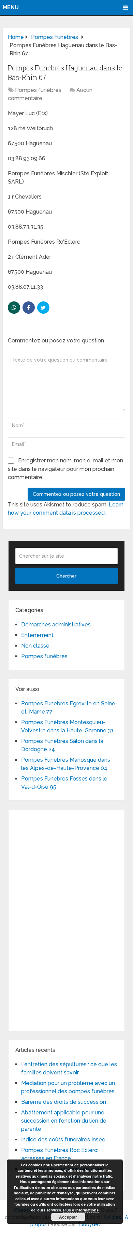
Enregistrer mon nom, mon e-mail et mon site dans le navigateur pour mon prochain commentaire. (65, 468)
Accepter (68, 1217)
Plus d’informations (81, 1209)
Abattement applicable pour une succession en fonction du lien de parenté (63, 1120)
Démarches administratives (56, 624)
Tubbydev (89, 1224)
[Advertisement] (66, 918)
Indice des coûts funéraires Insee (63, 1139)
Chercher (66, 576)
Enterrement (37, 635)
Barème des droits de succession (63, 1102)
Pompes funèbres (38, 90)
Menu (11, 7)
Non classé (35, 645)
